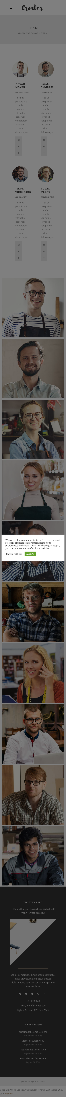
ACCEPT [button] (30, 553)
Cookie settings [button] (14, 553)
